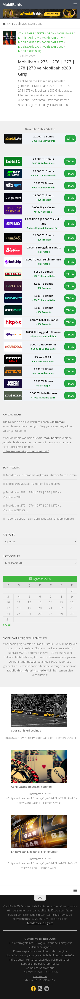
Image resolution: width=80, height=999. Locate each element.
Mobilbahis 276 (52, 38)
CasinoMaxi (57, 422)
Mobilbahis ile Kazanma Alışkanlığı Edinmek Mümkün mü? (41, 475)
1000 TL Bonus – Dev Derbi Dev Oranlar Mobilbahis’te (40, 518)
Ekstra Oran (45, 33)
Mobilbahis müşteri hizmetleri (27, 670)
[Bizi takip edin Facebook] (33, 988)
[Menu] (75, 4)
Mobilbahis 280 (52, 46)
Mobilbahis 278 (52, 42)
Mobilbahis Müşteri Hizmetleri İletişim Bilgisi (33, 483)
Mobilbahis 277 (28, 42)
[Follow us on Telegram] (46, 988)
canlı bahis (26, 33)
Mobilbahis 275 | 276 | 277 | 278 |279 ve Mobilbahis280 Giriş (46, 68)
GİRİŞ (70, 139)
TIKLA (70, 161)
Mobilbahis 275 (28, 38)
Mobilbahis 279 (28, 46)
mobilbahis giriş (29, 51)
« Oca (7, 624)
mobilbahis (65, 33)
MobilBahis (12, 4)
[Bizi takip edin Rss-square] (40, 988)
